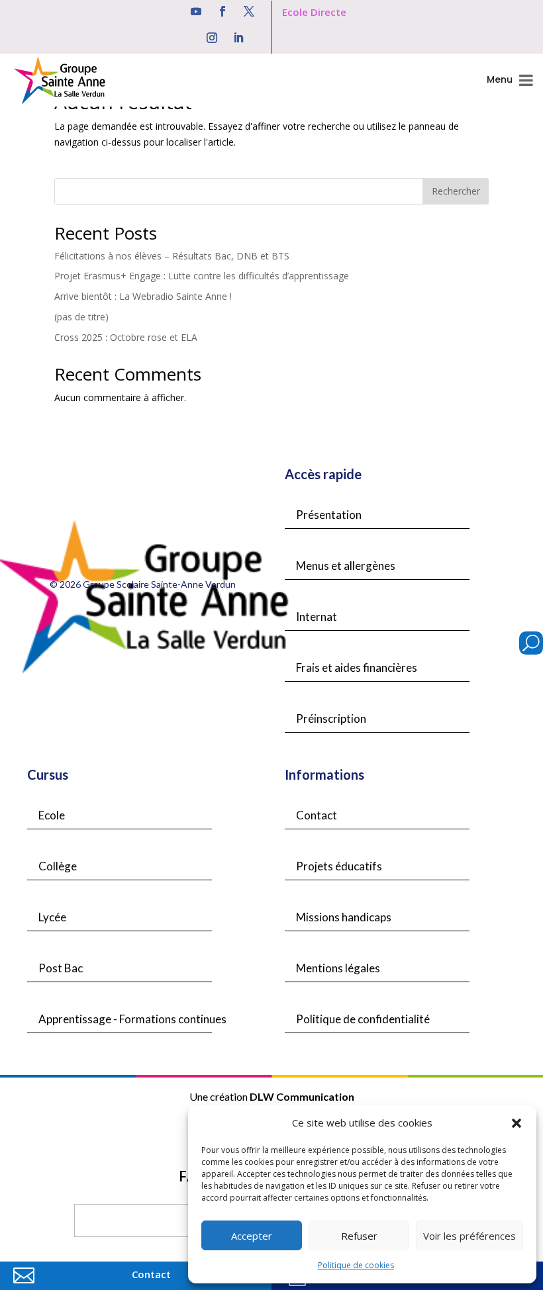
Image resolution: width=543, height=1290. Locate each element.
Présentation (329, 515)
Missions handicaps (343, 917)
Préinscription (331, 718)
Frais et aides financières (356, 667)
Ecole (51, 815)
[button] (516, 1123)
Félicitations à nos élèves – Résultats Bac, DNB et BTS (171, 256)
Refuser (359, 1235)
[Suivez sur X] (249, 11)
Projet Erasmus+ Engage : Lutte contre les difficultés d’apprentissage (201, 275)
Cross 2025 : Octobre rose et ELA (125, 337)
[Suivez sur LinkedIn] (238, 37)
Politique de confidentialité (363, 1019)
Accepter (251, 1235)
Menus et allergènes (345, 566)
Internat (316, 616)
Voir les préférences (469, 1235)
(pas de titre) (81, 316)
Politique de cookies (356, 1265)
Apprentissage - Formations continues (132, 1019)
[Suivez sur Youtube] (196, 11)
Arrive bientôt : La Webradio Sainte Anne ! (143, 296)
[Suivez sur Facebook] (222, 11)
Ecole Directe (314, 12)
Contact (316, 815)
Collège (57, 866)
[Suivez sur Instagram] (211, 37)
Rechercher (456, 191)
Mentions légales (338, 968)
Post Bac (60, 968)
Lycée (52, 917)
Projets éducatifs (339, 866)
